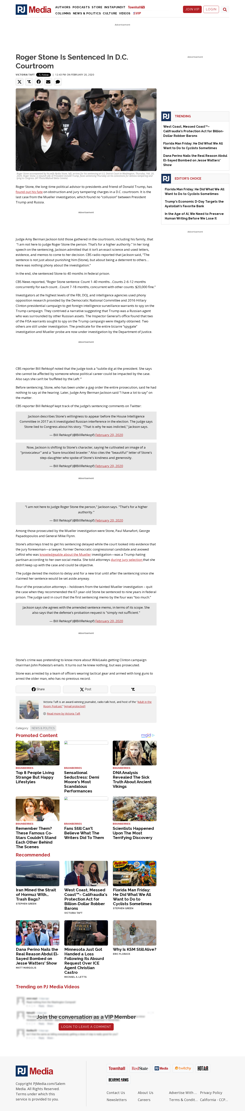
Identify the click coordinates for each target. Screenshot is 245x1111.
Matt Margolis (26, 967)
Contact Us (116, 1092)
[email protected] (74, 706)
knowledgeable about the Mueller (65, 554)
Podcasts (81, 7)
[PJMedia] (33, 9)
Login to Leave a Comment (86, 1027)
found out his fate (29, 192)
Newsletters (117, 1099)
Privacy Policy (211, 1092)
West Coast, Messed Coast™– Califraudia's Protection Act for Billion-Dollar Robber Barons (85, 899)
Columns (63, 13)
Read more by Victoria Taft (63, 713)
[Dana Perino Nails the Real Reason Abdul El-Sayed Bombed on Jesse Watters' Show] (37, 932)
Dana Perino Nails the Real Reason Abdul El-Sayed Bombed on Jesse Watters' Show (37, 956)
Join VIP (192, 9)
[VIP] (137, 13)
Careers (144, 1099)
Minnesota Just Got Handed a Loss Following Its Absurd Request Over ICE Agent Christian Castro (84, 961)
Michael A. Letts (75, 977)
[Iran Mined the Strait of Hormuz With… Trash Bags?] (37, 873)
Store (97, 7)
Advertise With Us (183, 1092)
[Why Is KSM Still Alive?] (134, 932)
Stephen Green (26, 903)
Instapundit (115, 7)
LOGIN (211, 9)
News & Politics (87, 13)
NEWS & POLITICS (43, 728)
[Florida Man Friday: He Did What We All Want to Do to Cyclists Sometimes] (134, 873)
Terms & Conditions (183, 1099)
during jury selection (127, 559)
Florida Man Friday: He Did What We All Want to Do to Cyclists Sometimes (132, 896)
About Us (145, 1092)
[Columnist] (31, 709)
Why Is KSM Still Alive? (134, 949)
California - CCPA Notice (214, 1099)
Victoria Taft (25, 74)
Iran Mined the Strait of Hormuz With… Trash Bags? (36, 894)
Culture (110, 13)
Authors (63, 7)
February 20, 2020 (109, 435)
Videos (125, 13)
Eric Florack (121, 954)
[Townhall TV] (138, 7)
